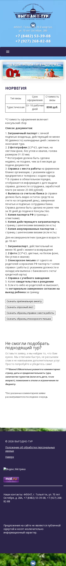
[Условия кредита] (33, 70)
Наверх (9, 457)
